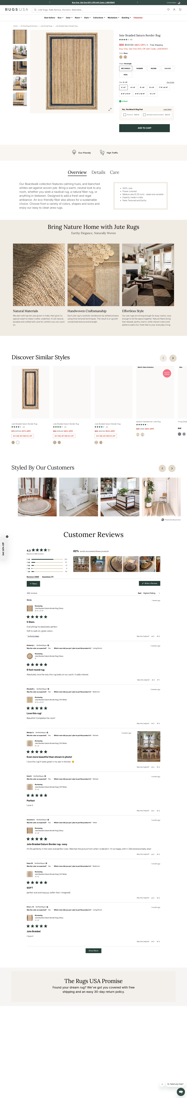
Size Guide (170, 82)
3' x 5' (123, 87)
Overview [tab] (77, 172)
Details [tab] (98, 172)
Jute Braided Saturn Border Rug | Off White (51, 701)
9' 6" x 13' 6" (140, 94)
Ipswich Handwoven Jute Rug (148, 421)
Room (77, 18)
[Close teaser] (7, 536)
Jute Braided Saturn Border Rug (66, 26)
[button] (125, 39)
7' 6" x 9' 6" (163, 87)
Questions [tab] (47, 577)
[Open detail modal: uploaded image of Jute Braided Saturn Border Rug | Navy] (37, 497)
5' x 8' (142, 87)
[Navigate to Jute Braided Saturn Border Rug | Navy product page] (30, 389)
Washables (113, 18)
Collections (98, 18)
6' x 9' (151, 87)
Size (60, 18)
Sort (140, 593)
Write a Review (152, 584)
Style (86, 18)
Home (15, 26)
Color (68, 18)
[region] (116, 564)
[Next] (172, 468)
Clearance (138, 18)
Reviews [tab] (33, 577)
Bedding (125, 18)
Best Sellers (49, 18)
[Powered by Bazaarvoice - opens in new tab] (171, 520)
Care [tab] (114, 172)
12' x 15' (152, 94)
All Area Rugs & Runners (29, 26)
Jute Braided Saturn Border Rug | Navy (49, 609)
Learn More (167, 109)
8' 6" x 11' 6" (125, 94)
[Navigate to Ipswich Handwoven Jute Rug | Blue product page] (155, 389)
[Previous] (162, 468)
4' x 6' (133, 87)
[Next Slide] (158, 564)
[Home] (16, 10)
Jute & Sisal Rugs (46, 26)
